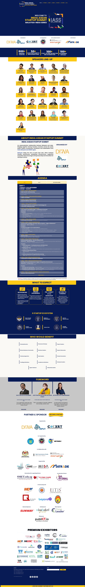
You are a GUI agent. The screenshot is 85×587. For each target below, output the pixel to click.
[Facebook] (33, 577)
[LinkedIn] (35, 577)
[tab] (24, 182)
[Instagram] (30, 577)
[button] (21, 68)
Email (48, 567)
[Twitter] (37, 577)
